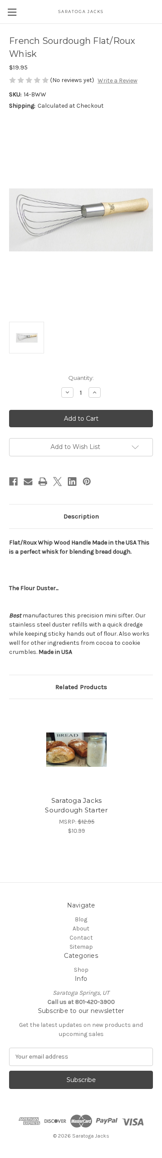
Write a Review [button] (117, 80)
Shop (81, 969)
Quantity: (81, 377)
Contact (81, 937)
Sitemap (81, 946)
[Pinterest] (87, 481)
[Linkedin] (72, 481)
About (81, 928)
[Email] (28, 481)
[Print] (42, 481)
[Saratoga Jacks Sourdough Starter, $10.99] (76, 749)
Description (81, 516)
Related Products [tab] (81, 687)
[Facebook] (13, 481)
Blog (81, 919)
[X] (57, 481)
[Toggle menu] (12, 12)
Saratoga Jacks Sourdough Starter (76, 805)
